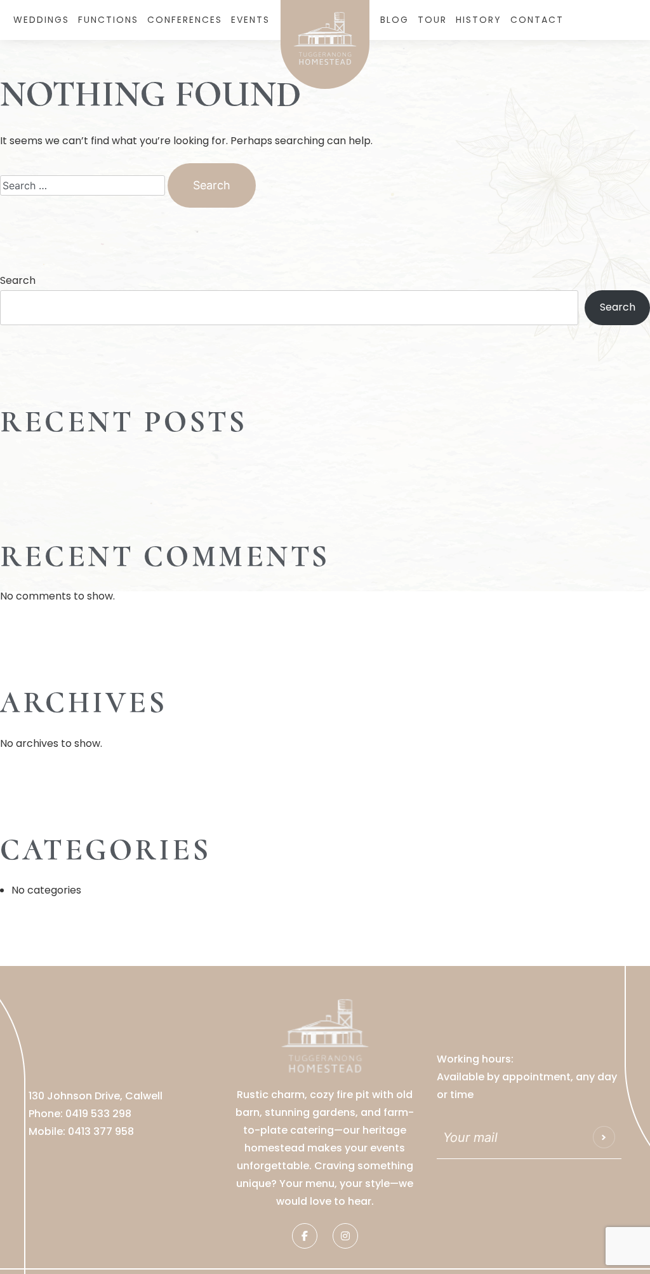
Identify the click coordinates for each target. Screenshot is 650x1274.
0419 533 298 (98, 1113)
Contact (537, 19)
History (478, 19)
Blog (394, 19)
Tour (432, 19)
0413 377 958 (101, 1131)
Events (250, 19)
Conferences (184, 19)
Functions (108, 19)
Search (18, 280)
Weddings (41, 19)
